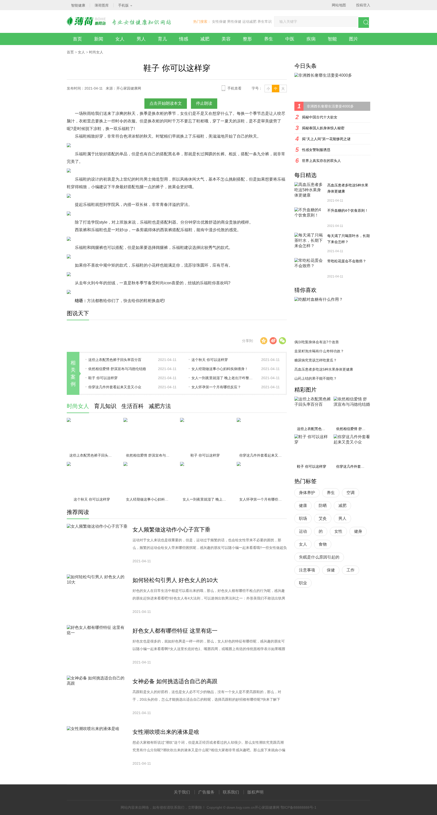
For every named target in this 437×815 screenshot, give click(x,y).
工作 (350, 570)
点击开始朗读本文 (165, 103)
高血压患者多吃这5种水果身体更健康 (347, 188)
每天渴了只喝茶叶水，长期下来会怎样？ (348, 239)
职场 (303, 518)
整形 (247, 38)
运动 (303, 531)
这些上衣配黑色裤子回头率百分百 (114, 360)
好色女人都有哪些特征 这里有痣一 (175, 631)
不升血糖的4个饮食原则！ (347, 210)
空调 (350, 492)
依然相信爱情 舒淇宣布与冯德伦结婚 (117, 369)
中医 (289, 38)
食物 (323, 544)
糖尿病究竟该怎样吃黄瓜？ (315, 360)
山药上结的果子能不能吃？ (315, 378)
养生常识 (264, 21)
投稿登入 (363, 5)
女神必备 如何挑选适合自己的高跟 (175, 681)
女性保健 (219, 21)
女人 (119, 38)
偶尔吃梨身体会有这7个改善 (316, 342)
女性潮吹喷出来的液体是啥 (166, 732)
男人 (141, 38)
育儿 (162, 38)
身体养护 (307, 492)
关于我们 (182, 792)
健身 (358, 531)
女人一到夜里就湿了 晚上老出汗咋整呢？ (223, 378)
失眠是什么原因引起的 (319, 557)
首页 (77, 38)
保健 (331, 570)
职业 (303, 583)
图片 (353, 38)
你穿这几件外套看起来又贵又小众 (114, 387)
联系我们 (231, 792)
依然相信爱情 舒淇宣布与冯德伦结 (149, 455)
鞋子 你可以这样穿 (103, 378)
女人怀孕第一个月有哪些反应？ (216, 387)
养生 (268, 38)
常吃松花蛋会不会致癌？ (346, 261)
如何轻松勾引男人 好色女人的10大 (175, 580)
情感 (183, 38)
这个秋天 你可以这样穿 (209, 360)
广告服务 (206, 792)
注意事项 (307, 570)
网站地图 (339, 5)
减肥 (204, 38)
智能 (332, 38)
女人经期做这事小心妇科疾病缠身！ (219, 369)
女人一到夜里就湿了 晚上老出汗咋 (206, 499)
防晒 (323, 505)
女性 (338, 531)
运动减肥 (249, 21)
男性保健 (234, 21)
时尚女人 (96, 52)
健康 (303, 505)
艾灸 (323, 518)
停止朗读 (204, 103)
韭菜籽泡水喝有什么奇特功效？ (319, 351)
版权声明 (255, 792)
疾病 (311, 38)
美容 (226, 38)
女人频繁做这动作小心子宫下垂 (171, 529)
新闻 (98, 38)
